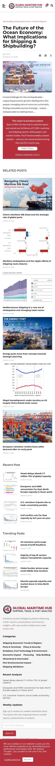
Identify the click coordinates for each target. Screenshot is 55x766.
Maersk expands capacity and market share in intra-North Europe (35, 584)
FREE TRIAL (27, 148)
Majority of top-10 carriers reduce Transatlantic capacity (35, 556)
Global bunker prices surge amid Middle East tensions (34, 569)
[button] (40, 55)
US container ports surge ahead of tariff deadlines (33, 543)
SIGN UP (9, 733)
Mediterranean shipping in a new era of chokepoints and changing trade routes (23, 309)
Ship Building (8, 21)
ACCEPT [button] (27, 759)
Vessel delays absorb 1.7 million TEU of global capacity (35, 475)
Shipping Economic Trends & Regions (31, 21)
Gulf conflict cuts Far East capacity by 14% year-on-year (35, 516)
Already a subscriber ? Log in (27, 154)
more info (8, 628)
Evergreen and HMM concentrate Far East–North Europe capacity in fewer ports (36, 489)
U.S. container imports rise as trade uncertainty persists (35, 503)
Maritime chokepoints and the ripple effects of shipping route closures (27, 262)
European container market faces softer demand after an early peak (23, 448)
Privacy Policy (33, 739)
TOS (23, 739)
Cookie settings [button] (12, 759)
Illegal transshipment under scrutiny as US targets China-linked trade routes (25, 401)
